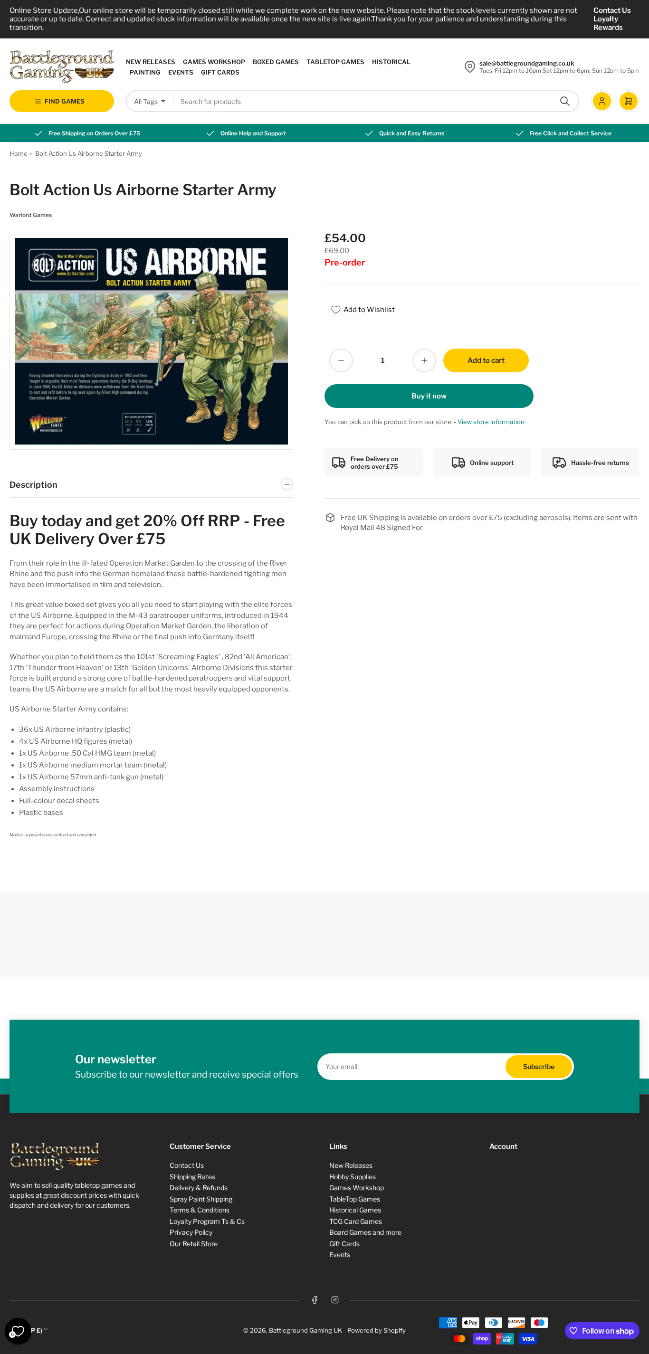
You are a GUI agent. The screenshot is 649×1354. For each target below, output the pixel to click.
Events (180, 72)
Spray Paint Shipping (201, 1199)
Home (19, 153)
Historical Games (355, 1210)
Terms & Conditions (199, 1210)
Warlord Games (31, 214)
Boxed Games (276, 62)
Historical (391, 62)
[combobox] (376, 101)
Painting (145, 72)
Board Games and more (365, 1232)
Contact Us (612, 10)
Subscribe (538, 1066)
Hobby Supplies (352, 1177)
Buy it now (429, 396)
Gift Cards (220, 72)
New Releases (150, 62)
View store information (491, 422)
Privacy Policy (191, 1232)
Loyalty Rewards (608, 23)
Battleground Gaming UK (305, 1330)
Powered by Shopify (376, 1330)
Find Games (65, 101)
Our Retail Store (194, 1244)
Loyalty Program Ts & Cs (207, 1221)
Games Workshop (214, 62)
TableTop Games (354, 1199)
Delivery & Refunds (199, 1188)
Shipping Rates (192, 1177)
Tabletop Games (335, 62)
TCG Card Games (355, 1221)
